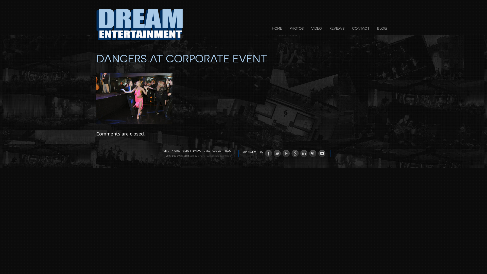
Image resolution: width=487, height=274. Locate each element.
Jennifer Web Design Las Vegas (214, 156)
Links (206, 151)
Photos (297, 28)
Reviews (336, 28)
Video (316, 28)
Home (277, 28)
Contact (361, 28)
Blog (382, 28)
